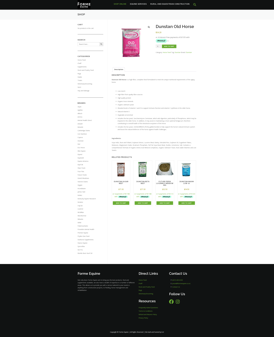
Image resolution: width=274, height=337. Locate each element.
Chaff (79, 63)
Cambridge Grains (84, 130)
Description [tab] (118, 69)
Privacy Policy (143, 318)
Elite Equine (82, 151)
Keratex (80, 202)
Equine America (83, 161)
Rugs (79, 74)
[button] (193, 5)
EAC (79, 144)
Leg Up (80, 206)
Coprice (80, 137)
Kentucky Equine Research (87, 199)
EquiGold (81, 158)
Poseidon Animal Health (86, 229)
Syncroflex (81, 246)
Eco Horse (81, 148)
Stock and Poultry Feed (86, 70)
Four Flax (81, 171)
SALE (79, 87)
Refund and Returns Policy (148, 314)
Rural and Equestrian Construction (170, 4)
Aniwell (80, 124)
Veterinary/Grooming (85, 84)
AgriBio (80, 110)
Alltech (80, 113)
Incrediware (82, 188)
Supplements (82, 67)
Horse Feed (167, 52)
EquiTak (80, 165)
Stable (80, 77)
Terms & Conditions (146, 311)
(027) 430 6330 (177, 280)
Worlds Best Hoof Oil (85, 253)
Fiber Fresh (81, 168)
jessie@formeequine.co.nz (181, 283)
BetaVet (80, 127)
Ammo (80, 117)
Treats (80, 80)
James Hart (81, 192)
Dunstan (178, 52)
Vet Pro (80, 250)
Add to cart (169, 46)
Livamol (80, 209)
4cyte (79, 107)
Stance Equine (82, 243)
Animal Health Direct (85, 120)
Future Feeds (82, 175)
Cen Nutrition (82, 134)
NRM (79, 223)
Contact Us (176, 287)
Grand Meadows (83, 178)
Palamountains (83, 226)
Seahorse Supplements (86, 240)
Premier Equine (83, 233)
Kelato (80, 195)
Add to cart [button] (121, 203)
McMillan (81, 212)
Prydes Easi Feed (83, 236)
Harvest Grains (83, 182)
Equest (80, 154)
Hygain (80, 185)
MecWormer (82, 216)
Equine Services (138, 4)
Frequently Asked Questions (148, 308)
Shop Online (120, 4)
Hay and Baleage (83, 91)
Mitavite (80, 219)
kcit (163, 332)
